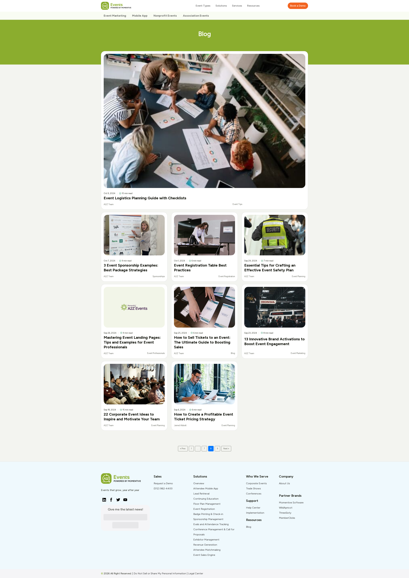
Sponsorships (159, 276)
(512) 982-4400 (163, 488)
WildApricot (285, 507)
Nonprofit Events (165, 15)
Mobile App (139, 15)
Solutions (200, 476)
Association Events (196, 15)
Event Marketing (115, 15)
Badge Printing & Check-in (208, 514)
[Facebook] (110, 499)
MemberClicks (287, 517)
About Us (284, 483)
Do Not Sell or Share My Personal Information (160, 573)
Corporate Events (256, 483)
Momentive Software (291, 502)
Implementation (255, 512)
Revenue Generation (205, 544)
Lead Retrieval (201, 493)
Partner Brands (290, 496)
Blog (233, 353)
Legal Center (195, 573)
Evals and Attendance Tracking (211, 524)
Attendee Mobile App (205, 488)
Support (252, 501)
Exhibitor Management (206, 539)
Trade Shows (253, 488)
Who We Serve (257, 476)
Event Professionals (156, 353)
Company (286, 476)
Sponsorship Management (208, 519)
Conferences (253, 493)
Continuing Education (206, 498)
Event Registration (227, 276)
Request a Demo (163, 483)
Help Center (253, 507)
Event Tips (237, 204)
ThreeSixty (285, 512)
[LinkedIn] (103, 499)
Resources (254, 520)
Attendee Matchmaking (206, 549)
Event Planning (298, 276)
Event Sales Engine (204, 554)
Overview (198, 483)
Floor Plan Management (206, 503)
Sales (158, 476)
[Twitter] (117, 499)
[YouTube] (124, 499)
